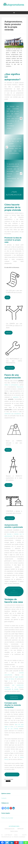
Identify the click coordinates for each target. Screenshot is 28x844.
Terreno (8, 449)
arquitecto (15, 397)
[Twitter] (5, 808)
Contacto (3, 798)
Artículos (8, 332)
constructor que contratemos (12, 413)
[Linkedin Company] (13, 808)
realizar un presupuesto (11, 384)
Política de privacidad (7, 818)
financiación (20, 387)
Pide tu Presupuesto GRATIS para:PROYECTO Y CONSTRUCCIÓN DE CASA (14, 591)
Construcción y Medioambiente (14, 697)
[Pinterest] (11, 808)
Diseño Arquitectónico (12, 774)
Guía (7, 297)
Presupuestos (9, 367)
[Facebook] (3, 808)
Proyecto (8, 485)
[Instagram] (8, 808)
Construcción (9, 518)
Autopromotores (14, 4)
